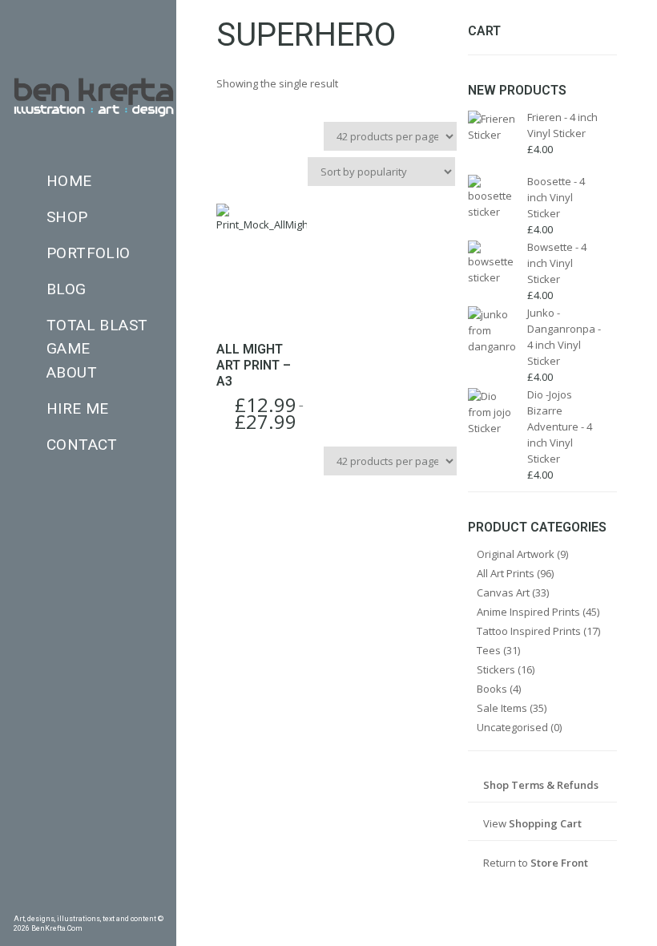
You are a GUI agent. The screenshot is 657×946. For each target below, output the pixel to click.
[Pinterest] (42, 901)
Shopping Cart (545, 823)
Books (492, 688)
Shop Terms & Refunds (541, 785)
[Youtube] (133, 901)
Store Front (559, 862)
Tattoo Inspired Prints (529, 631)
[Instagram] (88, 901)
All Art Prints (505, 573)
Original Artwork (515, 554)
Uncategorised (512, 727)
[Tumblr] (64, 901)
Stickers (496, 669)
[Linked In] (157, 901)
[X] (111, 901)
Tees (489, 650)
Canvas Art (503, 592)
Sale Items (502, 708)
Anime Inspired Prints (528, 611)
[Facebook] (19, 901)
